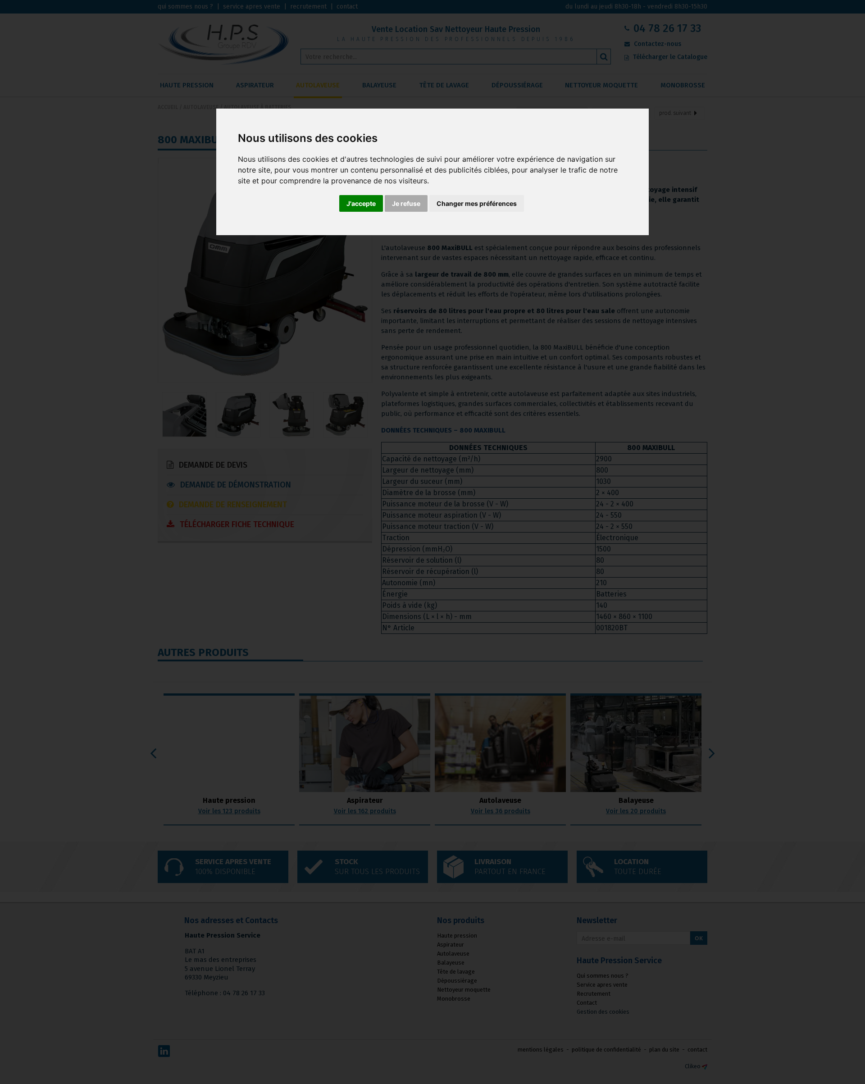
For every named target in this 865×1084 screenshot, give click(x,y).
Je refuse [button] (406, 203)
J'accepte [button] (361, 203)
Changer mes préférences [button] (477, 203)
